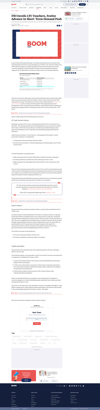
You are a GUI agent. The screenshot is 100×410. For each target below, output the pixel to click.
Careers (32, 401)
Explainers (38, 7)
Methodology (33, 402)
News (45, 7)
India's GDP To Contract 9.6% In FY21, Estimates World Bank (29, 201)
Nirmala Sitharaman (17, 336)
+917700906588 (70, 18)
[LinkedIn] (71, 73)
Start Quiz (37, 323)
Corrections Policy (54, 395)
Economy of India (23, 343)
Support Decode (74, 399)
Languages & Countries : (15, 1)
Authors (32, 406)
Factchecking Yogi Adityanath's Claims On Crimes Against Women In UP (31, 293)
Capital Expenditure (44, 339)
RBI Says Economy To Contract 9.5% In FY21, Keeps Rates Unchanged (31, 113)
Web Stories (72, 7)
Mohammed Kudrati (16, 24)
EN (19, 1)
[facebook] (65, 73)
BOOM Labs (73, 397)
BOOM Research (80, 7)
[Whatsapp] (69, 73)
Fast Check (14, 397)
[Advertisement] (36, 359)
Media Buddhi (64, 7)
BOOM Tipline (73, 395)
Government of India (55, 339)
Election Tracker (22, 7)
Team (32, 399)
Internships (33, 404)
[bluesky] (72, 1)
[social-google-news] (61, 25)
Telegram (80, 18)
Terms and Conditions (15, 408)
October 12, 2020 (50, 192)
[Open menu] (87, 4)
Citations (72, 401)
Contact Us (33, 397)
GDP (54, 343)
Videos (56, 7)
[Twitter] (67, 73)
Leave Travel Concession (22, 339)
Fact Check (14, 7)
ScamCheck (31, 7)
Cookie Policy (53, 399)
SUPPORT (82, 4)
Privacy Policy (53, 404)
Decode (50, 7)
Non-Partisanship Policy (55, 397)
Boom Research (15, 406)
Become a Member (26, 380)
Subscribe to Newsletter (70, 4)
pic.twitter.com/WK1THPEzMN (43, 189)
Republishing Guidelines (55, 401)
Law (12, 399)
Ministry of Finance (28, 336)
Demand (14, 343)
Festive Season (34, 339)
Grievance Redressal (55, 402)
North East (43, 343)
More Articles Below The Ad (37, 346)
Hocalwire (77, 408)
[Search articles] (26, 5)
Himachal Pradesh (33, 343)
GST (49, 343)
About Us (33, 395)
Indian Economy (38, 336)
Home (13, 10)
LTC (13, 339)
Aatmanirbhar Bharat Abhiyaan (51, 336)
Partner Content (74, 402)
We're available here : (63, 1)
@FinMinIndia (31, 189)
